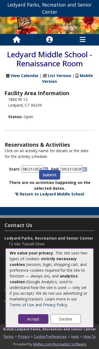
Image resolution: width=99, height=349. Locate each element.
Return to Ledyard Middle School (52, 194)
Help (75, 336)
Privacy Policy (55, 304)
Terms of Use (22, 304)
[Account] (49, 40)
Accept (33, 319)
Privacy (23, 336)
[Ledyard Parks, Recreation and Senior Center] (49, 24)
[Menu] (83, 40)
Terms (8, 336)
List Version (59, 75)
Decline (65, 319)
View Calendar (24, 75)
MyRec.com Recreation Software (59, 344)
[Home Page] (16, 40)
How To (89, 336)
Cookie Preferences (50, 336)
